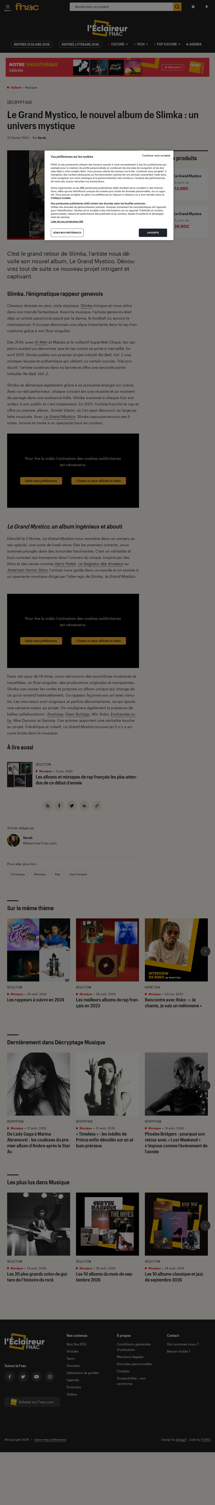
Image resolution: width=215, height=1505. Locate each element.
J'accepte (153, 232)
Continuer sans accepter (156, 155)
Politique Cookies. (61, 198)
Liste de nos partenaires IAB (67, 221)
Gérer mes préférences (67, 232)
